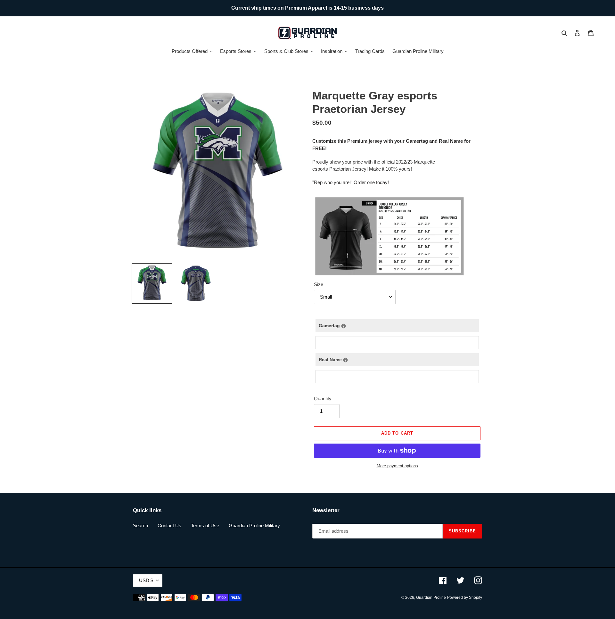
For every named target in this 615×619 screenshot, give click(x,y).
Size (318, 284)
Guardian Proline (431, 597)
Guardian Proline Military (254, 525)
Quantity (323, 398)
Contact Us (169, 525)
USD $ (146, 580)
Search (140, 525)
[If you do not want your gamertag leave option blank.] (343, 326)
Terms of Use (205, 525)
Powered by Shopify (464, 597)
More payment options (397, 465)
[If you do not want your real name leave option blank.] (345, 360)
